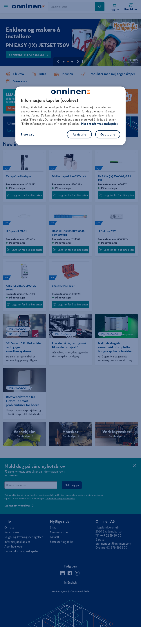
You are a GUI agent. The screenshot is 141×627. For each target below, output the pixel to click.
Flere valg (28, 134)
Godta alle (107, 134)
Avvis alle (79, 134)
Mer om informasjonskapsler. (99, 123)
